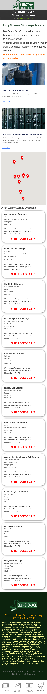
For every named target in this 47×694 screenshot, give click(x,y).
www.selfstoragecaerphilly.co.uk (19, 472)
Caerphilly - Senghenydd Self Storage (21, 457)
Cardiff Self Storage (13, 284)
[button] (15, 177)
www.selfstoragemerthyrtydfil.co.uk (20, 333)
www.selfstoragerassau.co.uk (19, 402)
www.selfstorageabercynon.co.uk (20, 229)
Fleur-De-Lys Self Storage (16, 492)
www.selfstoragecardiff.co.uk (18, 299)
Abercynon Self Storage (15, 214)
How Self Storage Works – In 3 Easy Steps (22, 134)
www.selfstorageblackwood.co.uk (20, 437)
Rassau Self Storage (13, 388)
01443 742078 (15, 234)
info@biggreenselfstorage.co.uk (20, 231)
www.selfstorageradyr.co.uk (18, 576)
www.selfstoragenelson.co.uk (19, 541)
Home (15, 18)
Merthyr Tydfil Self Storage (16, 318)
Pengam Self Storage (14, 353)
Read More (6, 101)
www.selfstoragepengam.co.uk (19, 368)
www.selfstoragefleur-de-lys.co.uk (20, 506)
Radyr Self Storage (13, 561)
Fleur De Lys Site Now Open (15, 90)
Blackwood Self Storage (15, 422)
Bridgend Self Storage (14, 249)
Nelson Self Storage (13, 526)
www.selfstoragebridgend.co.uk (19, 264)
